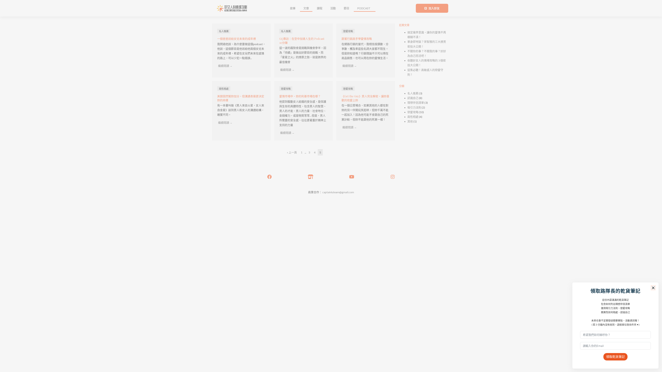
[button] (653, 288)
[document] (331, 186)
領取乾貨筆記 (615, 357)
